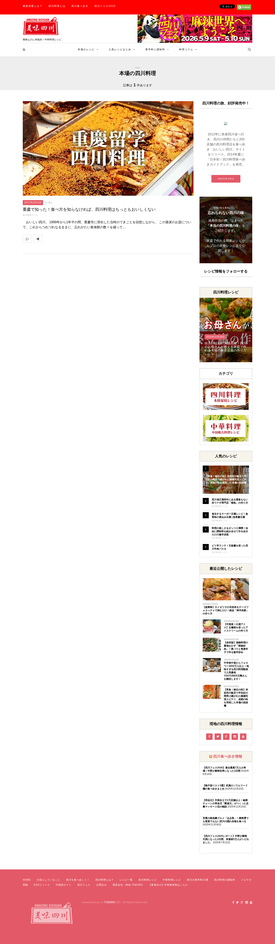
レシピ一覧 (126, 879)
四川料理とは (57, 6)
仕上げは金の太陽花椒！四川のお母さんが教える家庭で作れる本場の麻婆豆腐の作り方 (225, 346)
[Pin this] (73, 239)
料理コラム (186, 49)
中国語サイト (63, 884)
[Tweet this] (55, 239)
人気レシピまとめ (120, 49)
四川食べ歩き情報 (227, 756)
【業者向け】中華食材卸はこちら (168, 884)
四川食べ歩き (79, 6)
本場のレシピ (86, 49)
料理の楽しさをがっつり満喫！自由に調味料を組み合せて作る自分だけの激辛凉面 (230, 531)
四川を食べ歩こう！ (78, 879)
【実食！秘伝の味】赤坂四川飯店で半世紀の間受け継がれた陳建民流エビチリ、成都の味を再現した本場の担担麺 (225, 479)
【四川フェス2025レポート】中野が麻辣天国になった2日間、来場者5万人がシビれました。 (226, 839)
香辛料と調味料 (155, 49)
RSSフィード (42, 884)
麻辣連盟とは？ (32, 6)
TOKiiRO (109, 902)
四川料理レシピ (212, 355)
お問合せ (101, 884)
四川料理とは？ (104, 879)
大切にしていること (48, 879)
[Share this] (46, 239)
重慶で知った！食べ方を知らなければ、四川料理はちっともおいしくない (89, 209)
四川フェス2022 (105, 6)
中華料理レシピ (172, 879)
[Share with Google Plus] (64, 239)
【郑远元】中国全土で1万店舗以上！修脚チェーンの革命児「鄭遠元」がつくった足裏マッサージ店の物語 (226, 803)
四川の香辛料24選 (197, 879)
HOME (27, 879)
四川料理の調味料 (224, 879)
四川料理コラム (30, 215)
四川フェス (83, 884)
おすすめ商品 (226, 488)
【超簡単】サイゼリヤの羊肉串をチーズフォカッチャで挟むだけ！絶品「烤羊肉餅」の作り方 (226, 610)
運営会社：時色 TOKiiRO (128, 884)
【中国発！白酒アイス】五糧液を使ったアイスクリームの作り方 (236, 627)
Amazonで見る (226, 179)
